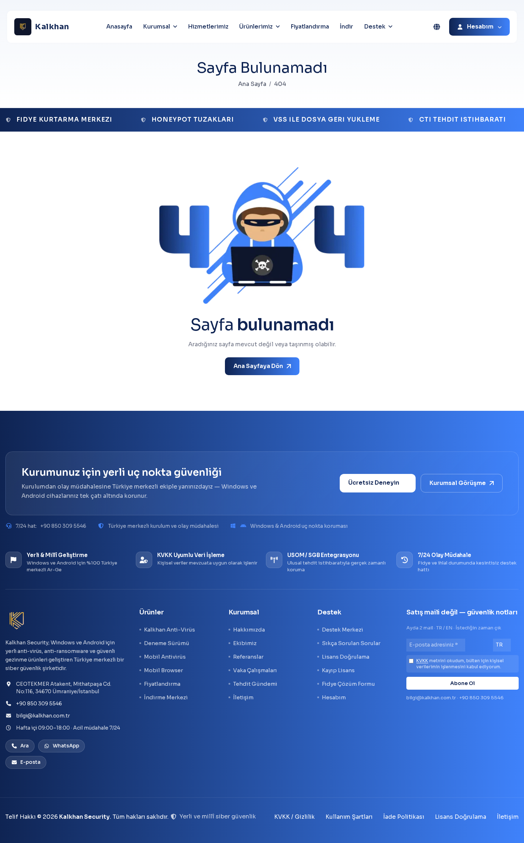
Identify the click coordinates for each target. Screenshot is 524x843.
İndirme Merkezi (166, 697)
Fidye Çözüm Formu (348, 683)
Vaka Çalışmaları (255, 670)
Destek (374, 26)
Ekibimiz (245, 643)
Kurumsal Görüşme (458, 483)
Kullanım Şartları (349, 817)
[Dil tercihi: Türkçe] (436, 27)
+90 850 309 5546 (63, 526)
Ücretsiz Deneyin (373, 482)
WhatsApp (66, 746)
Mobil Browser (163, 670)
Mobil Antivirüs (165, 656)
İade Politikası (403, 817)
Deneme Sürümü (166, 643)
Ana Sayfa (252, 84)
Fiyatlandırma (310, 26)
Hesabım (334, 697)
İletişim (243, 697)
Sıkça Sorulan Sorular (351, 643)
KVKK (422, 660)
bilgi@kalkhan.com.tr (43, 715)
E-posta (30, 762)
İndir (346, 26)
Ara (24, 746)
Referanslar (248, 656)
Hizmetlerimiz (208, 26)
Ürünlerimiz (256, 26)
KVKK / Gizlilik (294, 817)
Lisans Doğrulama (345, 656)
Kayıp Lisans (338, 670)
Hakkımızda (249, 629)
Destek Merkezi (342, 629)
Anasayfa (119, 26)
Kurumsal (156, 26)
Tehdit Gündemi (255, 683)
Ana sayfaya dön (258, 366)
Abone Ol (462, 683)
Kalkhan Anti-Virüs (169, 629)
